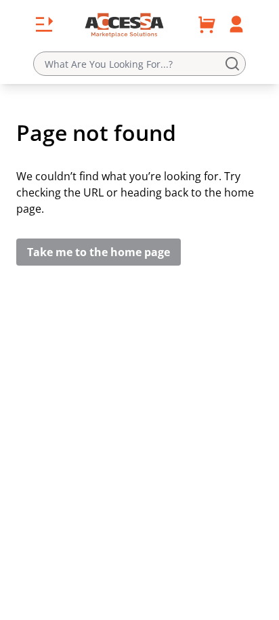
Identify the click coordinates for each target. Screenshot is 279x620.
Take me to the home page (98, 252)
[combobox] (139, 63)
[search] (235, 63)
